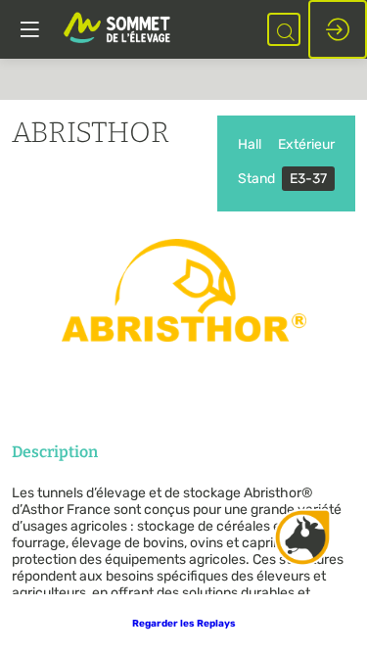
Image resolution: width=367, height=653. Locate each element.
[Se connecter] (337, 29)
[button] (184, 623)
